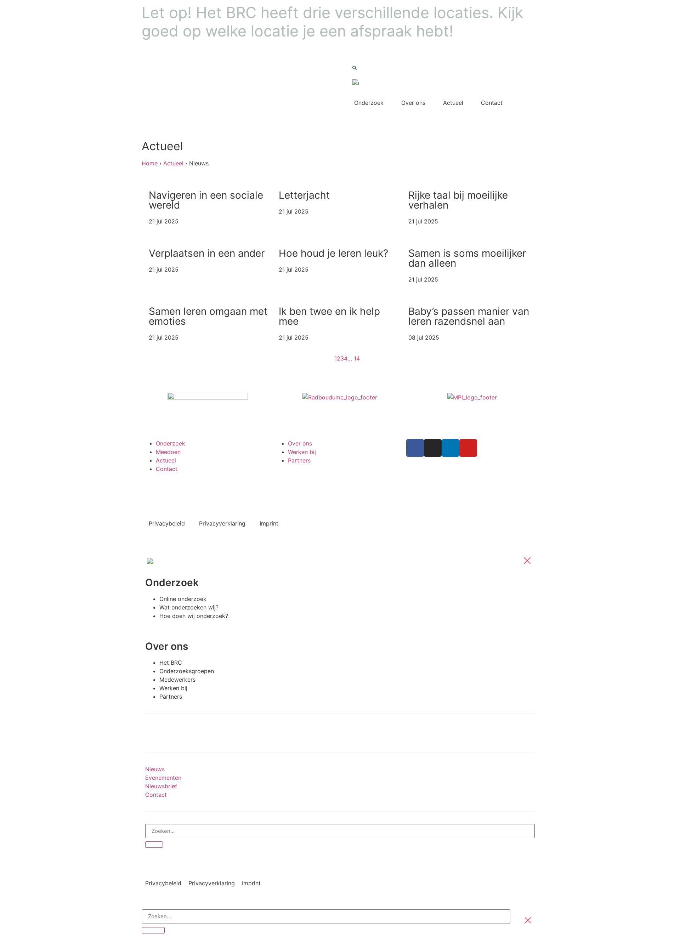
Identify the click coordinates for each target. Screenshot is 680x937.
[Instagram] (433, 448)
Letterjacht (304, 195)
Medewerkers (177, 679)
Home (150, 163)
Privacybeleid (167, 523)
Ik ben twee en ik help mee (329, 316)
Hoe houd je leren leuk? (333, 253)
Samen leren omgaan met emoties (208, 316)
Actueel (453, 102)
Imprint (269, 523)
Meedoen (168, 451)
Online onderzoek (182, 598)
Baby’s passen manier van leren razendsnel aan (468, 316)
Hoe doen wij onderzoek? (193, 615)
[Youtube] (468, 448)
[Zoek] (154, 844)
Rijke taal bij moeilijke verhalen (458, 200)
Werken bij (302, 451)
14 (357, 358)
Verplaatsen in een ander (207, 253)
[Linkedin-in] (450, 448)
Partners (299, 460)
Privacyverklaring (222, 523)
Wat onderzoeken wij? (189, 607)
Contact (492, 102)
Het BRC (170, 662)
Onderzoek (369, 102)
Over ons (413, 102)
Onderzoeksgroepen (186, 671)
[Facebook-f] (415, 448)
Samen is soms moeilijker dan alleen (467, 258)
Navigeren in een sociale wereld (206, 200)
